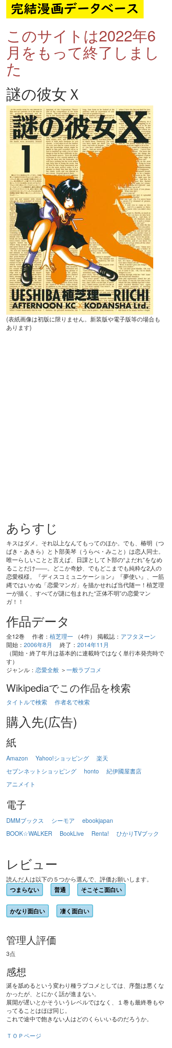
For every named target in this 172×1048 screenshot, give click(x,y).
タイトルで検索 (26, 702)
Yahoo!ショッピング (62, 758)
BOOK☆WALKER (29, 833)
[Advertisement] (86, 426)
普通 (60, 889)
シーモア (63, 820)
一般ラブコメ (83, 669)
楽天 (102, 758)
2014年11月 (93, 644)
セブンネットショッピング (41, 771)
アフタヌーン (138, 636)
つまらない (24, 889)
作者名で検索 (72, 702)
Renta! (100, 833)
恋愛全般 (47, 669)
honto (91, 771)
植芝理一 (61, 636)
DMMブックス (25, 820)
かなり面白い (27, 911)
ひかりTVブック (137, 833)
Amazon (17, 758)
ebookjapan (97, 820)
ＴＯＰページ (23, 1035)
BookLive (72, 833)
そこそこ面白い (101, 889)
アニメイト (20, 784)
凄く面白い (74, 911)
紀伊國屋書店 (124, 771)
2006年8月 (38, 644)
